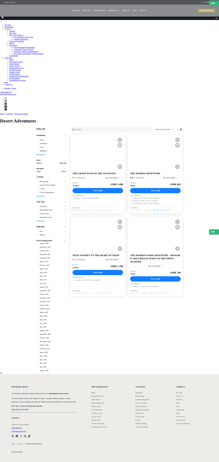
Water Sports (139, 413)
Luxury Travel (14, 66)
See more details (112, 178)
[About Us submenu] (130, 10)
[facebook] (6, 104)
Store (178, 406)
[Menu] (216, 18)
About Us (179, 399)
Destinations (9, 27)
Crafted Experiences (21, 39)
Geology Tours (14, 72)
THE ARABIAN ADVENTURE (145, 173)
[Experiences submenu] (119, 10)
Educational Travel (16, 62)
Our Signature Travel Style (23, 37)
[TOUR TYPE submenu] (91, 10)
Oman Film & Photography (19, 76)
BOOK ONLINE (207, 10)
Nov (164, 210)
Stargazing (138, 393)
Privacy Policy (181, 420)
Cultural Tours (14, 74)
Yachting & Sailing (141, 427)
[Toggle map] (120, 166)
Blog (6, 82)
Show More (40, 154)
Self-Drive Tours (15, 70)
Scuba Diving (139, 417)
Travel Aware (180, 417)
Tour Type (8, 58)
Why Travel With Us (16, 35)
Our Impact (13, 45)
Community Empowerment (23, 49)
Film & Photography (98, 423)
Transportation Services (17, 80)
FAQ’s (178, 413)
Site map (20, 444)
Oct (161, 210)
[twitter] (6, 99)
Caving (137, 420)
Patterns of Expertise (16, 41)
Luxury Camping (140, 403)
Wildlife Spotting (141, 423)
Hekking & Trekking (142, 410)
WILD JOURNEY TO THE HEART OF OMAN (96, 255)
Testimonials (13, 56)
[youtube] (6, 107)
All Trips (8, 25)
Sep (158, 210)
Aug (154, 210)
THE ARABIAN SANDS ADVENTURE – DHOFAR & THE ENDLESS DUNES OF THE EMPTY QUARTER (155, 258)
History (11, 43)
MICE (11, 60)
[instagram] (6, 102)
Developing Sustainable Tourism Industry (29, 54)
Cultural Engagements (142, 399)
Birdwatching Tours (16, 68)
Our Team (12, 33)
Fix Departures (14, 78)
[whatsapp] (6, 110)
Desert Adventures (141, 406)
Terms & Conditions (182, 423)
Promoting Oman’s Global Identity (26, 52)
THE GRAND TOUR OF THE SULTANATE (94, 173)
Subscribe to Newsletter (20, 409)
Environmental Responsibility (24, 47)
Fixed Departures (96, 410)
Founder (12, 31)
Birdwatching (139, 396)
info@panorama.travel (8, 94)
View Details (98, 191)
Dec (168, 210)
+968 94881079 (6, 92)
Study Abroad (14, 64)
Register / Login (9, 2)
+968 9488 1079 (16, 428)
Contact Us (9, 84)
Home (13, 444)
